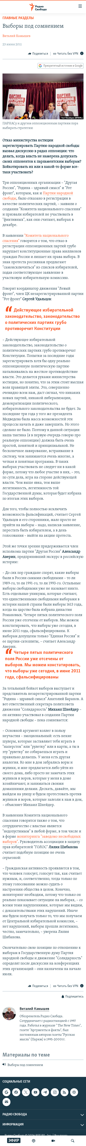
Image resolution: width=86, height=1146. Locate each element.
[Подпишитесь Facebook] (16, 1092)
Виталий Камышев (16, 36)
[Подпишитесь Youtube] (35, 1092)
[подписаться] (6, 1102)
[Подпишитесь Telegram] (45, 1092)
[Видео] (53, 1140)
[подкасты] (33, 1140)
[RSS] (64, 1092)
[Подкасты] (74, 1092)
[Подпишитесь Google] (6, 1092)
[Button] (38, 54)
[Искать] (72, 1140)
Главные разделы (18, 18)
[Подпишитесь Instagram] (55, 1092)
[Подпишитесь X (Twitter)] (26, 1092)
